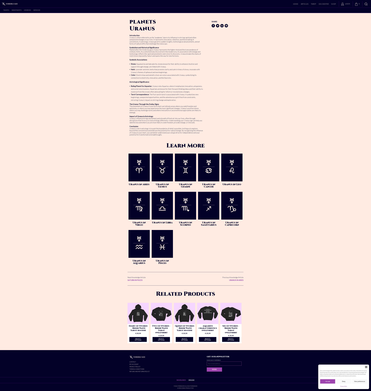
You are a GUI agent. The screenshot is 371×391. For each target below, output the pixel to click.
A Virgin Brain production (185, 388)
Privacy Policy (343, 386)
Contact (132, 362)
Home (295, 4)
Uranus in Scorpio (185, 223)
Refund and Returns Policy (139, 371)
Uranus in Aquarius (139, 262)
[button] (366, 367)
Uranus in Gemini (185, 185)
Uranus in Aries (139, 184)
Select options (138, 339)
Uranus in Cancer (208, 185)
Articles (304, 4)
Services (37, 10)
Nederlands (181, 380)
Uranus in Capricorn (232, 223)
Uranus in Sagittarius (208, 223)
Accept (327, 381)
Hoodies (27, 10)
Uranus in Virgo (139, 223)
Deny (343, 381)
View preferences (359, 381)
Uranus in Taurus (162, 185)
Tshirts (6, 10)
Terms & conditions (136, 369)
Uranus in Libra (162, 222)
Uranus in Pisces (162, 262)
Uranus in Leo (232, 184)
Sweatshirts (16, 10)
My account (134, 364)
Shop (333, 4)
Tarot (313, 4)
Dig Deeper (324, 4)
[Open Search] (366, 4)
